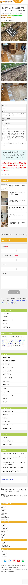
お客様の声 (4, 15)
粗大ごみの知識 (8, 444)
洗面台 (19, 342)
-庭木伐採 (3, 534)
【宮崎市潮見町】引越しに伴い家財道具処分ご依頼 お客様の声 (17, 223)
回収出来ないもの (8, 428)
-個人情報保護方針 (4, 545)
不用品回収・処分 (18, 15)
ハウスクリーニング (9, 336)
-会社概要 (3, 542)
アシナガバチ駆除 (8, 367)
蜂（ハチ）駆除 (6, 364)
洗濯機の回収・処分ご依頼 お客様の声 (8, 234)
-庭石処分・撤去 (4, 528)
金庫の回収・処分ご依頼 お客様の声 (12, 471)
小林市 (8, 17)
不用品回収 (5, 316)
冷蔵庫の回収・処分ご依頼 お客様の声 (17, 215)
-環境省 (2, 551)
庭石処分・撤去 (6, 357)
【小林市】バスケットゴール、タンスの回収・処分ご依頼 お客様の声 (21, 234)
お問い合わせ (3, 516)
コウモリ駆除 (6, 391)
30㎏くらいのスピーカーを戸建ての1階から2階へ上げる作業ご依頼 (17, 208)
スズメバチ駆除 (8, 371)
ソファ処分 (10, 15)
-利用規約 (3, 543)
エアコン (12, 340)
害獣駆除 (5, 388)
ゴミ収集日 (5, 437)
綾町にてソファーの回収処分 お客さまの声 (17, 186)
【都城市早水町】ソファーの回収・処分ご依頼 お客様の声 (17, 193)
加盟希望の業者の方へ (7, 479)
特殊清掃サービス (7, 327)
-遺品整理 (3, 525)
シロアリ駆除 (6, 381)
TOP (13, 490)
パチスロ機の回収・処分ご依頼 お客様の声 (13, 453)
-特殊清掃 (3, 531)
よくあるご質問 (6, 421)
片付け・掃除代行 (7, 313)
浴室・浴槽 (14, 342)
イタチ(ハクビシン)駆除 (8, 395)
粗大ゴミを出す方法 (7, 441)
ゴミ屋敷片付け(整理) (8, 320)
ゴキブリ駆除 (6, 384)
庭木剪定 (5, 402)
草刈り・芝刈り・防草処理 (9, 360)
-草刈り (2, 537)
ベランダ (6, 343)
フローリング (5, 340)
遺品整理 (5, 323)
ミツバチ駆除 (7, 374)
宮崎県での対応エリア (8, 411)
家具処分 (4, 17)
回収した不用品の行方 (8, 424)
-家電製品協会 (3, 554)
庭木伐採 (5, 398)
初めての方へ (3, 507)
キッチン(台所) (18, 340)
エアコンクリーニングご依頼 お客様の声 (13, 467)
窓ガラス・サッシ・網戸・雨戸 (17, 343)
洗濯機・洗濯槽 (6, 345)
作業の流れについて (7, 414)
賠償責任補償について (5, 517)
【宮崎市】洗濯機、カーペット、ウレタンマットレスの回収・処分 (17, 201)
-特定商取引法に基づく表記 (6, 546)
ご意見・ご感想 (4, 513)
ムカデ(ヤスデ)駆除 (7, 377)
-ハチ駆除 (3, 532)
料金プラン (5, 418)
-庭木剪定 (3, 535)
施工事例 (2, 511)
